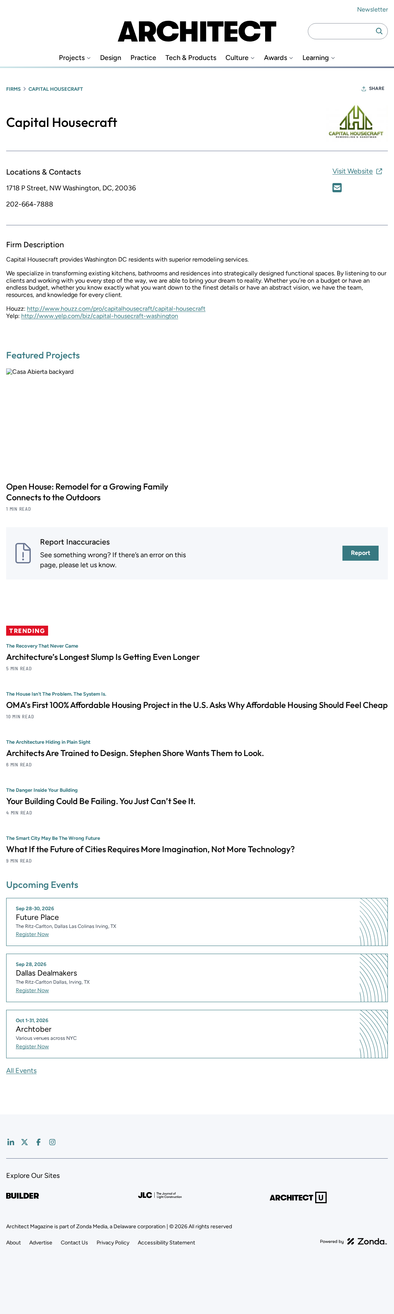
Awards (275, 58)
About (13, 1242)
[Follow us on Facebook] (38, 1142)
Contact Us (74, 1242)
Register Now (32, 934)
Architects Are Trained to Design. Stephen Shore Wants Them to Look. (135, 753)
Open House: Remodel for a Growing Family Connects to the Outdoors (87, 492)
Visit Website (352, 171)
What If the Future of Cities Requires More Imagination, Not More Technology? (150, 849)
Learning (315, 58)
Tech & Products (190, 58)
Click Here (337, 187)
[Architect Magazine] (197, 31)
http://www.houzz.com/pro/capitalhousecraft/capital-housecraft (116, 308)
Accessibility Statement (166, 1242)
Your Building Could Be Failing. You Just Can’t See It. (100, 801)
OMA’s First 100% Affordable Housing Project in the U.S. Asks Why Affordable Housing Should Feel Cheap (197, 704)
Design (110, 58)
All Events (21, 1070)
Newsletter (372, 9)
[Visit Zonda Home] (353, 1241)
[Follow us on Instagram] (52, 1142)
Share (376, 88)
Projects (72, 58)
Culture (237, 58)
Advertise (40, 1242)
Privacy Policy (113, 1242)
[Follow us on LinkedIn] (10, 1142)
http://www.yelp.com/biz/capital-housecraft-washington (99, 316)
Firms (13, 89)
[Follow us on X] (24, 1142)
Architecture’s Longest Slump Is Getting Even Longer (103, 656)
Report (360, 552)
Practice (143, 58)
